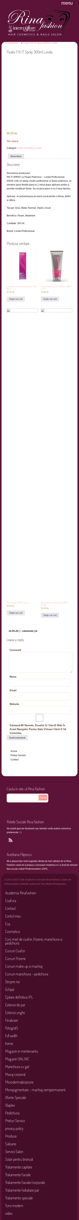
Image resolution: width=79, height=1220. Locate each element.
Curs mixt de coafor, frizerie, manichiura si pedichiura (33, 941)
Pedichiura (12, 1113)
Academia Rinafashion (20, 893)
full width (11, 1036)
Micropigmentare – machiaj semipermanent (35, 1090)
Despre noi (12, 982)
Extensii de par (15, 1005)
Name (13, 676)
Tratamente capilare (18, 1167)
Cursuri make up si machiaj (23, 966)
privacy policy (14, 1128)
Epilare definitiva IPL (19, 997)
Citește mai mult (16, 298)
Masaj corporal (15, 1074)
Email (13, 690)
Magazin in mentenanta (21, 1051)
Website (14, 704)
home (9, 1043)
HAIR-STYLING (25, 148)
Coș (7, 924)
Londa (38, 148)
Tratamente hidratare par (22, 1190)
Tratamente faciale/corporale (25, 1182)
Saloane (10, 1144)
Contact (15, 759)
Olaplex (10, 1105)
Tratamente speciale (19, 1198)
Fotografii (11, 1028)
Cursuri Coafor (15, 951)
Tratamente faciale (18, 1175)
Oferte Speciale (15, 1097)
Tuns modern (14, 1205)
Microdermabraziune (19, 1082)
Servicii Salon (14, 1151)
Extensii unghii (15, 1012)
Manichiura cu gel (17, 1066)
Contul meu (13, 916)
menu (67, 3)
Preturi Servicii (18, 755)
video (8, 1213)
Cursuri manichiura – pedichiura (26, 974)
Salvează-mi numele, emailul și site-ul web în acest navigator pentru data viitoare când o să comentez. (38, 729)
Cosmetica (12, 931)
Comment (15, 650)
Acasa (14, 751)
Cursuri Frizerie (15, 958)
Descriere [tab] (16, 156)
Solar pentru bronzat (19, 1159)
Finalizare (11, 1020)
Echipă (9, 989)
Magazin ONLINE (17, 1059)
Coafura (10, 900)
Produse (11, 1136)
